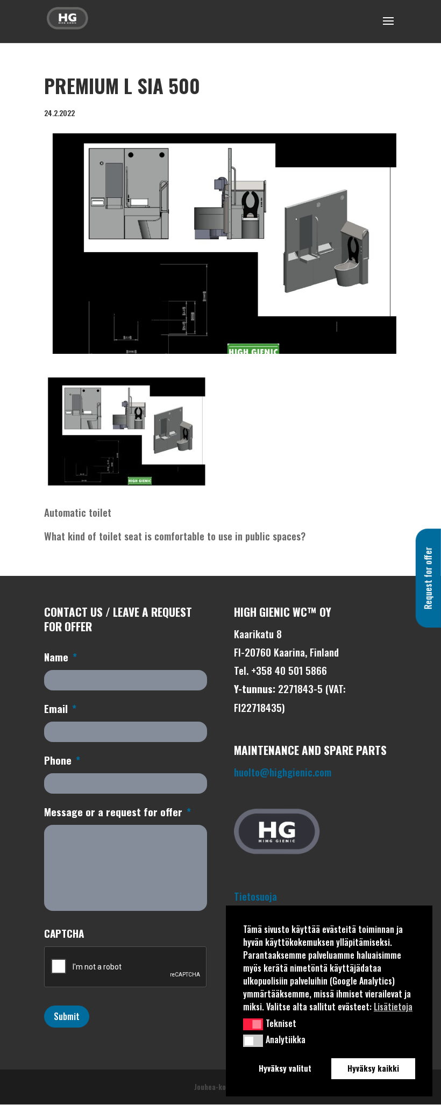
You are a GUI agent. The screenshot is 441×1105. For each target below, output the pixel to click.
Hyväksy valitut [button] (285, 1068)
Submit (67, 1016)
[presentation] (126, 967)
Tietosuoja (255, 895)
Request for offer (428, 578)
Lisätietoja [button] (393, 1006)
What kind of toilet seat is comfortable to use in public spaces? (174, 535)
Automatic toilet (77, 511)
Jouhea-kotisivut (220, 1086)
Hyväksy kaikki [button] (373, 1068)
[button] (253, 1024)
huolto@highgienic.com (282, 771)
